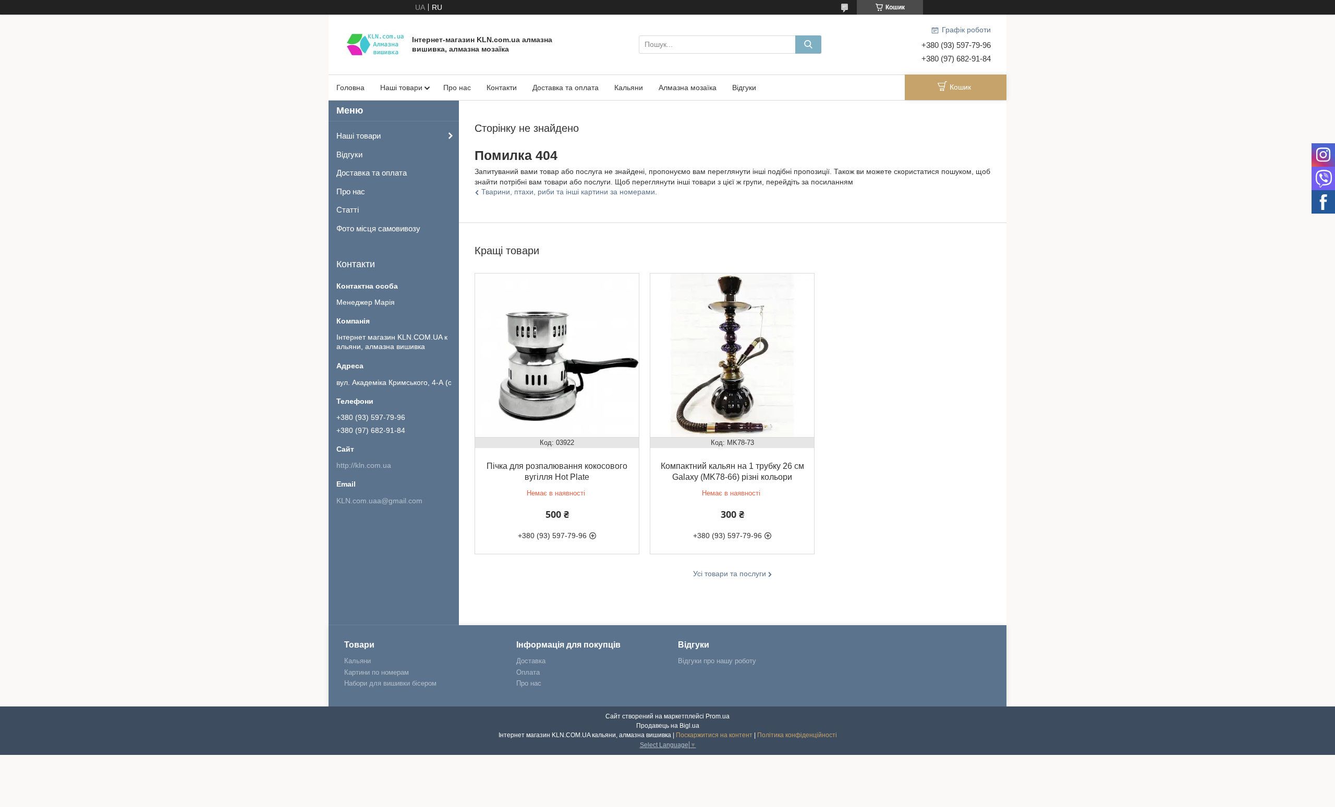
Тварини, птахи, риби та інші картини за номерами (568, 192)
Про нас (457, 87)
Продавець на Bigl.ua (667, 725)
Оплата (528, 672)
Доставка (530, 661)
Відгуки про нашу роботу (717, 661)
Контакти (502, 87)
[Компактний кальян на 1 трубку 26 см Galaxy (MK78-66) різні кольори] (732, 355)
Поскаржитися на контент (714, 735)
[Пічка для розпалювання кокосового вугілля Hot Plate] (557, 355)
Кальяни (628, 87)
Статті (347, 209)
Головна (350, 87)
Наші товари (401, 87)
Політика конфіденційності (797, 735)
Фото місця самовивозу (378, 228)
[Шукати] (808, 44)
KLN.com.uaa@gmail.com (379, 500)
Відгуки (744, 87)
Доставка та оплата (565, 87)
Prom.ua (718, 716)
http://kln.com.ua (363, 465)
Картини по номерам (376, 672)
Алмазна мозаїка (688, 87)
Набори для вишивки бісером (390, 683)
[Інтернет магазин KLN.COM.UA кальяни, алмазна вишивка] (375, 44)
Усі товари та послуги (729, 573)
